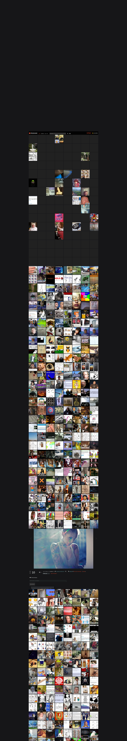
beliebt (42, 2)
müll (45, 2)
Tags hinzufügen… (54, 442)
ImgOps (70, 440)
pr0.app (89, 1)
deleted (51, 440)
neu (39, 2)
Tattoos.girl (45, 442)
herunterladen (78, 440)
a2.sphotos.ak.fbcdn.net (60, 440)
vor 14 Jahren (45, 440)
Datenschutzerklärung (60, 739)
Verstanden (99, 738)
